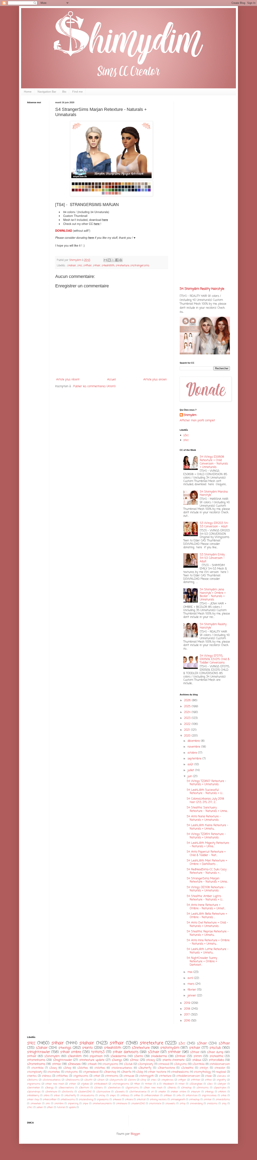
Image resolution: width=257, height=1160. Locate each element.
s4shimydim (169, 1047)
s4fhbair (168, 1095)
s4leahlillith (108, 265)
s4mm (198, 1056)
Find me (77, 91)
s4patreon (96, 1056)
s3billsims (32, 1079)
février (192, 990)
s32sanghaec (196, 1084)
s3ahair (42, 1047)
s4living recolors (158, 1099)
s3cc (186, 435)
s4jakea (85, 1084)
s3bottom (84, 1087)
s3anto (138, 1056)
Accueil (111, 379)
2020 (188, 736)
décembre (194, 741)
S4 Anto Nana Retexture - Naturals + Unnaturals (204, 818)
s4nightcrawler (38, 1052)
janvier (192, 996)
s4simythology (202, 1072)
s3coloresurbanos (52, 1079)
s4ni (48, 1103)
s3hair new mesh (153, 1087)
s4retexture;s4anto (102, 1103)
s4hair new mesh (54, 1084)
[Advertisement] (39, 170)
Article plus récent (68, 379)
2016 (187, 1021)
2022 (188, 724)
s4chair (194, 1047)
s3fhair (224, 1043)
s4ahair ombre (178, 1091)
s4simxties (53, 1072)
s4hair (96, 265)
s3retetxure (51, 1091)
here (105, 220)
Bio (64, 91)
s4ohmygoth (146, 1076)
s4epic (113, 1095)
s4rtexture (165, 1076)
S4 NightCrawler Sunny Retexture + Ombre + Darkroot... (202, 961)
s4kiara (129, 1099)
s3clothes (82, 1068)
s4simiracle (155, 1103)
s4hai (223, 1095)
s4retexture (122, 265)
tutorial (61, 1107)
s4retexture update (91, 1060)
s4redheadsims (180, 1072)
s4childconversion (219, 1064)
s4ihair (72, 1084)
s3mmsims (203, 1087)
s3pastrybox (220, 1087)
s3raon (101, 1079)
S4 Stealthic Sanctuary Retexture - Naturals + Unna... (207, 809)
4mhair (148, 1084)
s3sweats (120, 1091)
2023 (188, 718)
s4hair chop (33, 1099)
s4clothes (99, 1068)
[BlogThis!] (109, 260)
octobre (193, 753)
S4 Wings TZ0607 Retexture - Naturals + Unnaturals (206, 783)
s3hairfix (126, 1072)
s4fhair (87, 265)
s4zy (224, 1103)
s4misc (56, 1064)
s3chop (67, 1068)
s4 (152, 1091)
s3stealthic (187, 1068)
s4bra (46, 1095)
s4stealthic (216, 1056)
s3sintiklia (198, 1064)
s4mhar (208, 1099)
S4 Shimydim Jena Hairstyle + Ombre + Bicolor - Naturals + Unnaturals (213, 595)
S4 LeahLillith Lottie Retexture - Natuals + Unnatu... (207, 951)
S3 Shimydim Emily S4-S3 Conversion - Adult (212, 558)
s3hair (202, 1043)
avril (191, 978)
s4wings (64, 1047)
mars (191, 984)
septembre (195, 759)
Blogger (135, 1134)
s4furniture (191, 1095)
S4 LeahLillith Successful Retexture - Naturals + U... (205, 792)
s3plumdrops (34, 1091)
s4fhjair (182, 1079)
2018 (187, 1009)
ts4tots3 (98, 1052)
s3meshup (186, 1087)
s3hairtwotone (166, 1068)
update (72, 1107)
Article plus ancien (155, 379)
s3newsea (74, 1064)
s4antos (32, 1076)
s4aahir (162, 1091)
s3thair (194, 1052)
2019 (187, 1003)
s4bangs (209, 1091)
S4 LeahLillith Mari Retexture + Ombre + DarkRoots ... (207, 862)
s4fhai (137, 1095)
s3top (143, 1079)
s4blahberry (33, 1095)
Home (28, 91)
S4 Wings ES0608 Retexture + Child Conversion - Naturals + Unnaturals (214, 462)
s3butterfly (144, 1068)
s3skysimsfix (116, 1079)
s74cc (30, 1107)
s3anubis (221, 1076)
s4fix (178, 1095)
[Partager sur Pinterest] (121, 260)
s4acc (154, 1079)
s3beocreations (66, 1087)
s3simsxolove (103, 1091)
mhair (181, 1084)
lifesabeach (168, 1084)
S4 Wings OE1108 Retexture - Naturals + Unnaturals (206, 889)
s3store (132, 1079)
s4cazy (150, 1060)
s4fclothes (62, 1076)
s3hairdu (171, 1087)
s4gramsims (33, 1084)
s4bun (57, 1095)
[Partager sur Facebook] (117, 260)
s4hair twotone (157, 1072)
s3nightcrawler (62, 1060)
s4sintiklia (37, 1068)
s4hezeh (92, 1064)
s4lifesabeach (100, 1084)
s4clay (102, 1095)
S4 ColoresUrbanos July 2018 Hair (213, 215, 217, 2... (205, 800)
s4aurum (195, 1091)
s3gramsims (132, 1087)
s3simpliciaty (145, 1064)
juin (190, 776)
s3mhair (180, 1056)
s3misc (134, 1060)
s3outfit (88, 1079)
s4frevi (208, 1079)
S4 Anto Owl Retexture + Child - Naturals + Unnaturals (207, 924)
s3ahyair (221, 1084)
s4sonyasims (110, 1064)
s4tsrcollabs (216, 1060)
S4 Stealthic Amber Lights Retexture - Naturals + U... (205, 898)
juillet (191, 770)
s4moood (163, 1064)
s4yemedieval (91, 1072)
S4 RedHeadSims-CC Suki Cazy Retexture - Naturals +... (206, 871)
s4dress (46, 1076)
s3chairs (98, 1087)
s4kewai (117, 1099)
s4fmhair (195, 1079)
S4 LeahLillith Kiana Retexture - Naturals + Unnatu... (207, 827)
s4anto (87, 1047)
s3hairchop (110, 1072)
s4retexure (121, 1103)
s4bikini (222, 1091)
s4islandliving (86, 1099)
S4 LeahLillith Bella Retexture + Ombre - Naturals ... (207, 915)
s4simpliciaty (34, 1072)
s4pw (85, 1103)
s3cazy (53, 1068)
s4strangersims (139, 265)
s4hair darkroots (125, 1052)
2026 (188, 700)
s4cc (79, 265)
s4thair (31, 1056)
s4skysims (71, 1072)
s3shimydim (52, 1056)
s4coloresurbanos (121, 1068)
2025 (188, 706)
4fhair (137, 1084)
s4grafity (221, 1079)
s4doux (196, 1060)
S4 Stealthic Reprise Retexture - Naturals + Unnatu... (208, 933)
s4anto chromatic (173, 1060)
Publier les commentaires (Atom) (94, 386)
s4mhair (174, 1052)
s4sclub (215, 1047)
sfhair (50, 1107)
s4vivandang (196, 1103)
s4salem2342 (138, 1103)
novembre (194, 747)
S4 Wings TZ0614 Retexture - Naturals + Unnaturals (206, 836)
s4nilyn (204, 1068)
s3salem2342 (85, 1091)
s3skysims (180, 1064)
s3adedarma (118, 1056)
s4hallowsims (68, 1099)
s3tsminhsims (36, 1064)
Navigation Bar (47, 91)
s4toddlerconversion (188, 1076)
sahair (40, 1107)
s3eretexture (114, 1087)
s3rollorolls (67, 1091)
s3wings (117, 1060)
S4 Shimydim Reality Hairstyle (202, 288)
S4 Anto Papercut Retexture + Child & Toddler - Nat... (206, 853)
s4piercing (73, 1103)
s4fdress (124, 1095)
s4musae (128, 1076)
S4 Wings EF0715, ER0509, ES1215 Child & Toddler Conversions (214, 659)
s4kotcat (141, 1099)
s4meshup (194, 1099)
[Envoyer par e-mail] (105, 260)
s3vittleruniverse (137, 1091)
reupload (221, 1072)
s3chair (153, 1052)
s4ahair (71, 265)
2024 (188, 712)
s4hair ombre (70, 1052)
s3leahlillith (75, 1056)
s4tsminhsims (36, 1060)
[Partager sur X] (113, 260)
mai (190, 972)
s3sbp (139, 1072)
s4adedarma (159, 1056)
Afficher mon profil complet (197, 420)
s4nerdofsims (223, 1099)
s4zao (208, 1076)
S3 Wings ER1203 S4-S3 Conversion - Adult (214, 525)
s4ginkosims (80, 1076)
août (191, 764)
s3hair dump (215, 1052)
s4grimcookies (209, 1095)
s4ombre (58, 1103)
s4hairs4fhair (50, 1099)
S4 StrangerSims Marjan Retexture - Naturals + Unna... (207, 880)
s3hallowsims (72, 1079)
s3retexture (141, 1047)
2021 (187, 730)
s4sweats (170, 1103)
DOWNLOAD (64, 231)
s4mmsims (111, 1076)
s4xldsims (212, 1103)
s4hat (96, 1076)
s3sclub (128, 1064)
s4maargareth (178, 1099)
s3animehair (33, 1087)
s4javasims (103, 1099)
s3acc (210, 1084)
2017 (187, 1015)
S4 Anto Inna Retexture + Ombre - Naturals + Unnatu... (208, 942)
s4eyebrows (167, 1079)
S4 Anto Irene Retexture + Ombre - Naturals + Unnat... (206, 907)
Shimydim (190, 415)
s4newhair (36, 1103)
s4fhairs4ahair (151, 1095)
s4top (183, 1103)
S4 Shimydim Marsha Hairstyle (214, 493)
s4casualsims (87, 1095)
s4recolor (219, 1068)
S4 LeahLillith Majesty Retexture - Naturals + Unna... (208, 845)
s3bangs (49, 1087)
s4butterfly (70, 1095)
